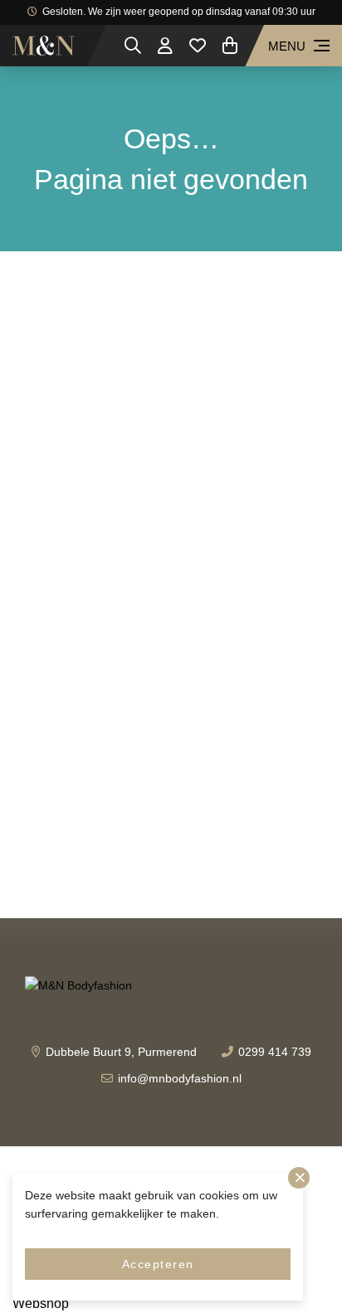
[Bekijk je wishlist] (197, 45)
